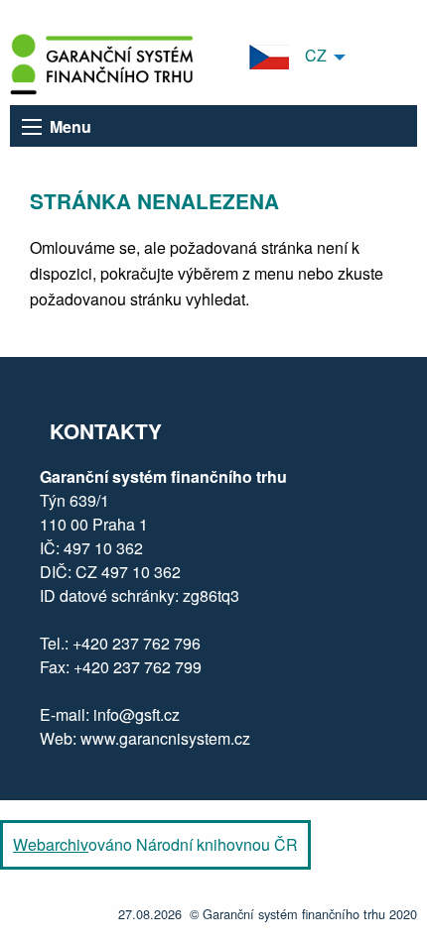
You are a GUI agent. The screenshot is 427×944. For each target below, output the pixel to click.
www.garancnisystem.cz (163, 738)
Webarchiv (50, 844)
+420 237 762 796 (136, 643)
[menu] (32, 127)
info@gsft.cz (136, 714)
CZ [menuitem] (308, 55)
